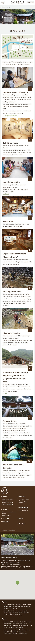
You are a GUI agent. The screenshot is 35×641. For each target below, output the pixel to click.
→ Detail (6, 194)
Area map (5, 521)
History (5, 509)
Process (22, 496)
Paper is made (24, 499)
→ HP (5, 393)
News (21, 518)
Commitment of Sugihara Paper (7, 503)
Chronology (6, 515)
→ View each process (10, 115)
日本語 (32, 2)
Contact (22, 524)
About (5, 496)
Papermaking (23, 510)
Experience (23, 507)
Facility (6, 518)
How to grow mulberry (23, 501)
